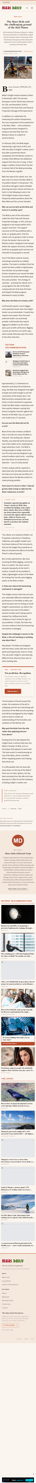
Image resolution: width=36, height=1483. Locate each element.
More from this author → (18, 889)
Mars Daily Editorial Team (13, 51)
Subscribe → (10, 1325)
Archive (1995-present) (10, 1284)
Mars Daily (6, 1277)
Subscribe (6, 2)
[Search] (27, 8)
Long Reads (6, 1281)
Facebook (13, 809)
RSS (12, 1330)
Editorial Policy (7, 1300)
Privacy (19, 1339)
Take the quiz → (12, 691)
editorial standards (5, 826)
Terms (26, 1339)
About (4, 1293)
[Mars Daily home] (11, 8)
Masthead (5, 1297)
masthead (17, 826)
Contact (5, 1308)
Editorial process (28, 51)
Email (20, 809)
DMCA (32, 1339)
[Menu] (32, 8)
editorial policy (23, 885)
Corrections (6, 1304)
